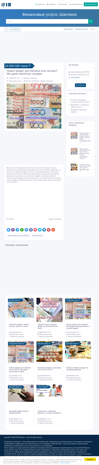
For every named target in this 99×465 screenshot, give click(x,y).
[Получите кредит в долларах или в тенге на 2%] (74, 167)
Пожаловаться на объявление (19, 235)
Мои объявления (77, 4)
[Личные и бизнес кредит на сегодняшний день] (78, 350)
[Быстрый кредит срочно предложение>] (21, 393)
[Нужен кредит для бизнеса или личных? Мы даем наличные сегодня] (74, 151)
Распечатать (39, 235)
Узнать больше (64, 462)
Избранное (16, 29)
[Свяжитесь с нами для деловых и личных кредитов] (49, 390)
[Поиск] (90, 21)
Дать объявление (91, 4)
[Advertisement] (49, 46)
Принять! (90, 459)
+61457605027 (75, 77)
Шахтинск (53, 4)
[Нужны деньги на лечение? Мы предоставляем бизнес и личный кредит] (74, 135)
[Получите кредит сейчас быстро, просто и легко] (21, 308)
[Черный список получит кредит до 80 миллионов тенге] (49, 311)
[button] (8, 106)
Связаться (81, 85)
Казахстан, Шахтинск (30, 78)
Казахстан (41, 4)
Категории (63, 4)
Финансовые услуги (81, 29)
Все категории (68, 29)
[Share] (8, 229)
